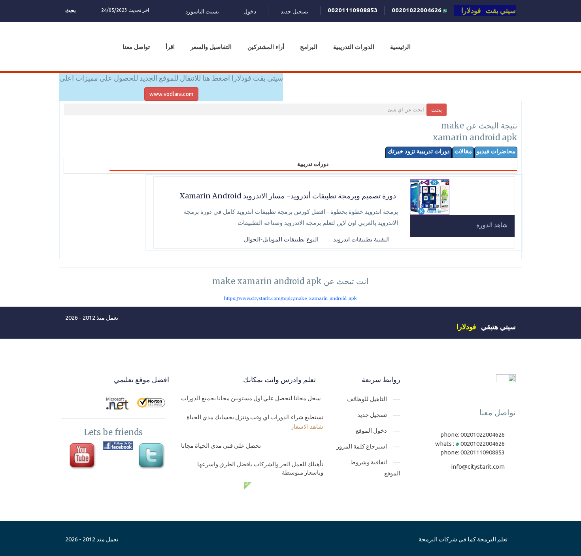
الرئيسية (400, 46)
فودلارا (466, 326)
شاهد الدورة (491, 225)
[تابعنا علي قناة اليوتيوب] (83, 456)
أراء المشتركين (265, 46)
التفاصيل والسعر (211, 46)
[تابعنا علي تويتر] (152, 456)
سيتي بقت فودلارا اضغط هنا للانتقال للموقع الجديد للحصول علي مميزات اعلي (171, 78)
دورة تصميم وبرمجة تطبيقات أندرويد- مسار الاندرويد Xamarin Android (287, 195)
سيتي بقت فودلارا (488, 10)
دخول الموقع (371, 430)
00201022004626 (417, 10)
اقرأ (170, 46)
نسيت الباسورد (202, 11)
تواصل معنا (136, 46)
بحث (436, 110)
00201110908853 (352, 10)
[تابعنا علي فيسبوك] (118, 445)
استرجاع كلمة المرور (361, 446)
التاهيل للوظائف (367, 399)
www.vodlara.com (171, 94)
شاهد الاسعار (307, 426)
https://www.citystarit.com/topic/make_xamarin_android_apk (290, 298)
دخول (249, 11)
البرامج (308, 46)
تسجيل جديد (294, 11)
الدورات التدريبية (353, 46)
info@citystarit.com (478, 466)
